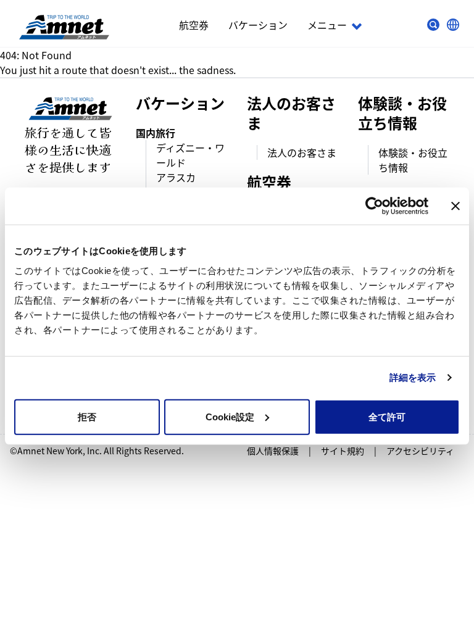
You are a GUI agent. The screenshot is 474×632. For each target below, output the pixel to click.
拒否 (87, 416)
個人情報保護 (273, 450)
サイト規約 (342, 450)
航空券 (194, 24)
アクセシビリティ (420, 450)
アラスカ (176, 177)
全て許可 (386, 416)
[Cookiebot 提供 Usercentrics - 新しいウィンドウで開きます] (374, 206)
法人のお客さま (301, 152)
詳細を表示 (412, 377)
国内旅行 (155, 132)
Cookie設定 (230, 416)
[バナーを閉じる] (455, 206)
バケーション (258, 24)
